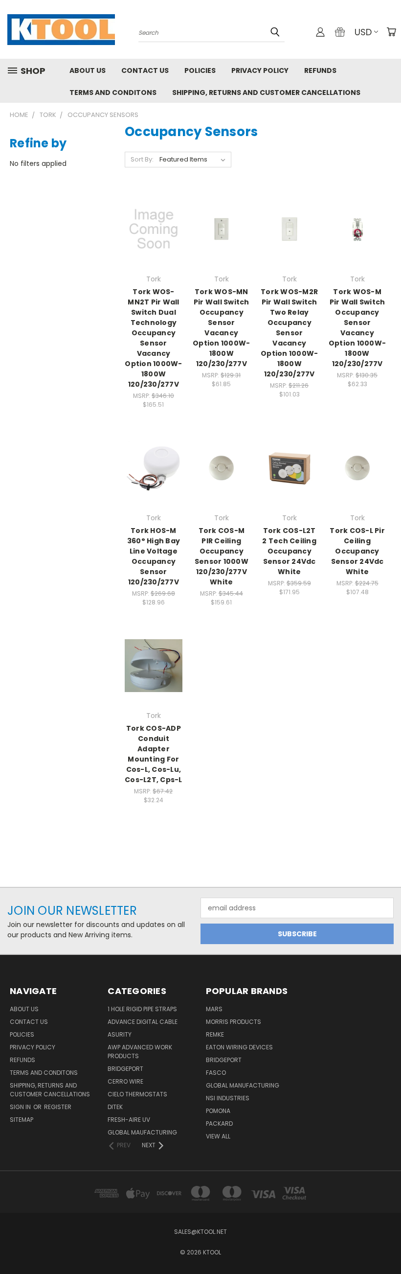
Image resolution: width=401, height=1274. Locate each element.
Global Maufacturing (142, 1132)
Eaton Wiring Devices (239, 1047)
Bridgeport (125, 1069)
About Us (87, 70)
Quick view (153, 209)
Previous (386, 1243)
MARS (214, 1009)
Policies (200, 70)
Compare (150, 228)
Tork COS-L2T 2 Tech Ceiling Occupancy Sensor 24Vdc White (289, 551)
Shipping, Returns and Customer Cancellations (266, 92)
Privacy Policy (260, 70)
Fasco (216, 1072)
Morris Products (233, 1022)
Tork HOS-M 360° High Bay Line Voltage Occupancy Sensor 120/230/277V (153, 556)
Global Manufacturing (242, 1085)
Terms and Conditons (112, 92)
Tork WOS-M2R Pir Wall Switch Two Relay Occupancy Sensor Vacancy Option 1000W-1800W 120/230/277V (289, 333)
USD (363, 32)
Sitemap (21, 1119)
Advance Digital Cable (143, 1022)
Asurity (120, 1034)
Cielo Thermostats (137, 1094)
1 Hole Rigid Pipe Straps (142, 1009)
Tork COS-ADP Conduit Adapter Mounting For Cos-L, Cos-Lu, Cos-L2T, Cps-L (153, 754)
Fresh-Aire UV (129, 1119)
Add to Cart (153, 246)
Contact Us (145, 70)
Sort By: (142, 159)
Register (57, 1107)
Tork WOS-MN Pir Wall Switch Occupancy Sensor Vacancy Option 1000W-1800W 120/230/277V (221, 328)
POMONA (218, 1111)
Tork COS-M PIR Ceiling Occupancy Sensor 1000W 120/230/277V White (221, 556)
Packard (219, 1123)
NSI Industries (227, 1098)
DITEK (115, 1107)
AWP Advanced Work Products (140, 1051)
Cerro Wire (125, 1081)
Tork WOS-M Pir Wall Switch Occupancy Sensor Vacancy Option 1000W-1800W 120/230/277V (357, 328)
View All (218, 1136)
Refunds (320, 70)
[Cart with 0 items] (391, 32)
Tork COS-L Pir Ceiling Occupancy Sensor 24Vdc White (357, 551)
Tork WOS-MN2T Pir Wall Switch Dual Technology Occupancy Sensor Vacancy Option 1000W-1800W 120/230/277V (153, 338)
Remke (215, 1034)
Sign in (21, 1107)
